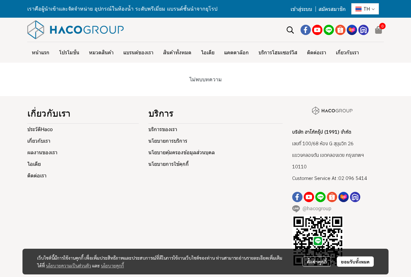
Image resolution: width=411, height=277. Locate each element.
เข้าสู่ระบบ (301, 9)
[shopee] (340, 30)
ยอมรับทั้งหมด (355, 261)
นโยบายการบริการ (167, 141)
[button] (365, 8)
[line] (329, 30)
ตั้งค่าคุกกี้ (317, 261)
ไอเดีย (34, 164)
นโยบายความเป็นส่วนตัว (68, 265)
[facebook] (306, 30)
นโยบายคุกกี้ (112, 265)
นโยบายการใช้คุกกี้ (168, 164)
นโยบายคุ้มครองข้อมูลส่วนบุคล (181, 152)
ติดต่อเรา (37, 176)
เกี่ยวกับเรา (38, 141)
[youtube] (317, 30)
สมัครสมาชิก (332, 9)
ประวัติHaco (40, 129)
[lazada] (352, 30)
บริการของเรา (162, 129)
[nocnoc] (363, 30)
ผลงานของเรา (42, 152)
